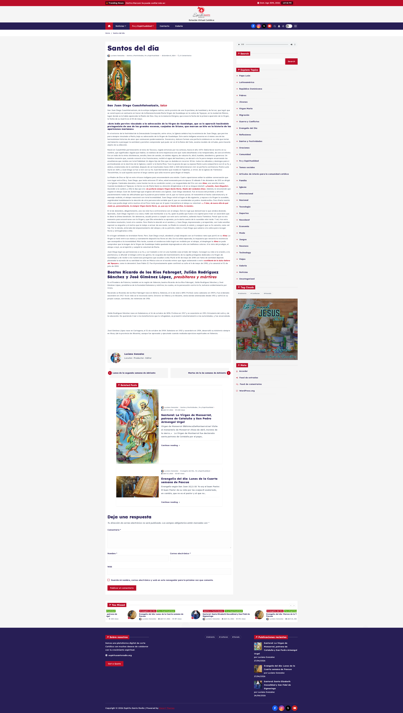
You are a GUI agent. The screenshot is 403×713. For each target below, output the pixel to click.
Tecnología (244, 206)
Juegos (243, 239)
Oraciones (244, 148)
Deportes (244, 213)
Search (245, 53)
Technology (245, 252)
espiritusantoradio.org (120, 655)
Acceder (243, 371)
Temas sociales (247, 167)
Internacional (246, 193)
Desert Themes (167, 708)
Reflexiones (245, 134)
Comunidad (245, 154)
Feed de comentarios (251, 384)
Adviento (242, 293)
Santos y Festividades (135, 56)
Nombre (112, 553)
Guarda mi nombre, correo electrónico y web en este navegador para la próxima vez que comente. (162, 580)
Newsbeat (244, 220)
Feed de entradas (248, 377)
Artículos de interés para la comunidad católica (264, 174)
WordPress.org (247, 390)
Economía (244, 226)
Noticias (120, 26)
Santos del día (119, 33)
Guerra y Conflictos (249, 121)
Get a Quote (114, 663)
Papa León (244, 75)
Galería (179, 26)
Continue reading (169, 445)
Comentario (114, 530)
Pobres (242, 95)
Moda (242, 233)
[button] (290, 605)
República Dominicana (250, 89)
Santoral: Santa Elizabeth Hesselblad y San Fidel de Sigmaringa (277, 685)
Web (109, 566)
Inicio (107, 33)
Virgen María (246, 108)
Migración (244, 115)
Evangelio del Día (187, 471)
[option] (138, 614)
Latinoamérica (246, 82)
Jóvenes (243, 102)
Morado (268, 293)
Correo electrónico (180, 553)
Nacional (243, 200)
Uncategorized (247, 278)
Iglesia (242, 187)
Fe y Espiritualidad (142, 26)
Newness (243, 246)
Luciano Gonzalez (117, 56)
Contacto (164, 26)
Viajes (242, 259)
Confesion (256, 293)
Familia (243, 180)
